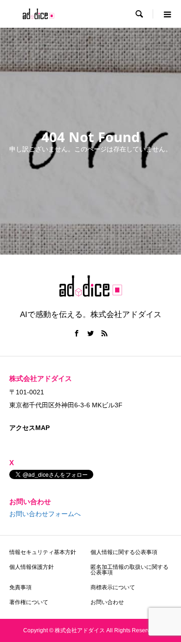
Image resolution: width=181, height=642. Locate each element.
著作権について (28, 602)
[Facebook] (76, 333)
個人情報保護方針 (31, 567)
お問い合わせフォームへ (45, 513)
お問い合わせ (107, 602)
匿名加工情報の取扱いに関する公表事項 (129, 570)
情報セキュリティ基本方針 (42, 552)
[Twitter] (90, 333)
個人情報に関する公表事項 (123, 552)
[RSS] (104, 333)
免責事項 (20, 587)
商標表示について (112, 587)
